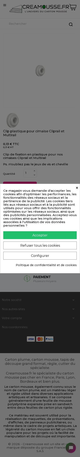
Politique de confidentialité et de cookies (46, 265)
